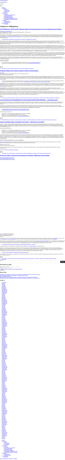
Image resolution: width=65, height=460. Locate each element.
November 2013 (4, 422)
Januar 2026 (4, 288)
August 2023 (4, 315)
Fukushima (39, 119)
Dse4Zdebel (4, 97)
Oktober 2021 (4, 335)
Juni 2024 (3, 306)
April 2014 (4, 417)
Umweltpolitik (22, 97)
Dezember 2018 (4, 366)
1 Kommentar (31, 68)
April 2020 (4, 351)
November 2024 (4, 301)
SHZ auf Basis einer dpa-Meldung (43, 240)
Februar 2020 (4, 353)
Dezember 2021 (4, 333)
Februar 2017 (4, 386)
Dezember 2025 (4, 289)
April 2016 (4, 395)
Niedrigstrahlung (52, 97)
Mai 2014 (3, 416)
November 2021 (4, 334)
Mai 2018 (3, 372)
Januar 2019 (4, 365)
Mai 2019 (3, 361)
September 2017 (4, 380)
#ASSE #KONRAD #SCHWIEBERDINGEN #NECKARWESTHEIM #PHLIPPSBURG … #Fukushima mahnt (29, 100)
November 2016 (4, 389)
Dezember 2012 (4, 432)
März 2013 (4, 429)
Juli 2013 (3, 425)
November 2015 (4, 400)
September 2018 (4, 369)
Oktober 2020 (4, 346)
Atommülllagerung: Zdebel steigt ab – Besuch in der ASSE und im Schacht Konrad (15, 109)
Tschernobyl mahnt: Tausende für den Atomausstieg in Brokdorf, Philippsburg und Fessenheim (25, 155)
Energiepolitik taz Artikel (8, 16)
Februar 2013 (4, 430)
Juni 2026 (3, 284)
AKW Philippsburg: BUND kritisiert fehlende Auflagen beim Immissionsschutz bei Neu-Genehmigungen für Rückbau (30, 29)
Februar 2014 (4, 419)
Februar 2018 (4, 375)
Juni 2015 (3, 404)
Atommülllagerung (36, 97)
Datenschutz (6, 456)
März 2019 (4, 363)
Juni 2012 (3, 437)
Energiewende (4, 20)
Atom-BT (5, 9)
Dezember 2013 (4, 421)
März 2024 (4, 308)
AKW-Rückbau (17, 68)
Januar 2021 (4, 343)
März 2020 (4, 352)
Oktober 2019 (4, 357)
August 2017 (4, 381)
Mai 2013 (3, 427)
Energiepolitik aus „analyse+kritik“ (9, 14)
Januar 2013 (4, 431)
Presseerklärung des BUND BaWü (14, 36)
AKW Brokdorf (6, 10)
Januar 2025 (4, 299)
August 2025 (4, 293)
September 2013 (4, 424)
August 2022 (4, 326)
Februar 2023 (4, 320)
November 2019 (4, 356)
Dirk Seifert (4, 68)
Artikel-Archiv (4, 445)
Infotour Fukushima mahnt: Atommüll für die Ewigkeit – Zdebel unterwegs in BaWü (22, 122)
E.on (34, 258)
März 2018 (4, 374)
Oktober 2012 (4, 434)
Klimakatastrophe (7, 21)
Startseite (3, 7)
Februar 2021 (4, 342)
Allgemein (13, 153)
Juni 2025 (3, 295)
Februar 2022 (4, 331)
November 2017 (4, 378)
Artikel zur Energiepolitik (8, 15)
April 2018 (4, 373)
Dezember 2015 (4, 399)
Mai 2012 (3, 438)
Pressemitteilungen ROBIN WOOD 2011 (10, 18)
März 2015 (4, 407)
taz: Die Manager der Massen (8, 17)
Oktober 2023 (4, 313)
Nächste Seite (4, 259)
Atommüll (31, 97)
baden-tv (4, 36)
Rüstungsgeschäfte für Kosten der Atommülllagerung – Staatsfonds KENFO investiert (14, 275)
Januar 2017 (4, 387)
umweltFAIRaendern (3, 2)
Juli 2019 (3, 360)
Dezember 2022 (4, 322)
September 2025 (4, 292)
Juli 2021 (3, 338)
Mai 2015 (3, 405)
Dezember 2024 (4, 300)
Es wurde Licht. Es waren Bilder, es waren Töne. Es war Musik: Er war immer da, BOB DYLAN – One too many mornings (20, 274)
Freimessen (35, 153)
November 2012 (4, 433)
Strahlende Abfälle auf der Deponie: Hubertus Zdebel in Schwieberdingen (19, 70)
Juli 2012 (3, 436)
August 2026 (4, 282)
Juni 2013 (3, 426)
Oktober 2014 (4, 412)
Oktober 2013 (4, 423)
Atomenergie (4, 8)
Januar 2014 (4, 420)
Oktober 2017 (4, 379)
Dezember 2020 (4, 344)
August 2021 (4, 337)
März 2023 (4, 319)
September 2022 (4, 325)
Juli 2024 (3, 305)
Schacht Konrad (53, 119)
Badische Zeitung (33, 246)
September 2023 (4, 314)
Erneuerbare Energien (7, 22)
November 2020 (4, 345)
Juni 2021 (3, 339)
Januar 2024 (4, 310)
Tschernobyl (46, 258)
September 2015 (4, 402)
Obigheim (44, 153)
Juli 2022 (3, 327)
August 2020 (4, 348)
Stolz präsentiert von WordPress (12, 458)
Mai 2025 (3, 296)
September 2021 (4, 336)
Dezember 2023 (4, 311)
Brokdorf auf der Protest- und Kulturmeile (9, 239)
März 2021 (4, 341)
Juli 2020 (3, 349)
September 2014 (4, 413)
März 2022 (4, 330)
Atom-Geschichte (7, 11)
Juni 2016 (3, 393)
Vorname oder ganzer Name (4, 266)
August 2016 (4, 392)
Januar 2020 (4, 354)
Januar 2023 (4, 321)
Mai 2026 (3, 285)
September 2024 (4, 303)
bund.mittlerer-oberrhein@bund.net (33, 63)
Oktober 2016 (4, 390)
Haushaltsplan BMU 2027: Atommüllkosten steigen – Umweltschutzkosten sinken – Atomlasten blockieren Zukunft (18, 277)
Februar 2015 (4, 408)
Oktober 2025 (4, 291)
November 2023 (4, 312)
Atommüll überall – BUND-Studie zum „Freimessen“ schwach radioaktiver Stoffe (37, 81)
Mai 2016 (3, 394)
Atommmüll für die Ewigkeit (22, 116)
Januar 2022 (4, 332)
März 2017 (4, 385)
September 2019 (4, 358)
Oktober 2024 (4, 302)
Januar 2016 (4, 398)
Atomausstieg (22, 68)
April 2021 (4, 340)
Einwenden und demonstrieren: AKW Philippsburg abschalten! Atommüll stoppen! (15, 252)
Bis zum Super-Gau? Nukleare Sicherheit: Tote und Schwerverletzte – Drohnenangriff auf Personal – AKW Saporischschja (20, 278)
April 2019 (4, 362)
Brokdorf (31, 258)
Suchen (1, 260)
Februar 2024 (4, 309)
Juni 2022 (3, 328)
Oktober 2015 (4, 401)
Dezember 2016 (4, 388)
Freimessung (41, 97)
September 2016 (4, 391)
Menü (1, 5)
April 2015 (4, 406)
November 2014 (4, 411)
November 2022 (4, 323)
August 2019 (4, 359)
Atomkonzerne (27, 258)
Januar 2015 (4, 409)
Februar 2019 (4, 364)
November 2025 (4, 290)
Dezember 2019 (4, 355)
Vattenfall (50, 258)
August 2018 (4, 370)
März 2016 (4, 396)
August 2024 (4, 304)
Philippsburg (27, 68)
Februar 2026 (4, 287)
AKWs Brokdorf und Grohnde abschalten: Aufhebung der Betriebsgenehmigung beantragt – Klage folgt (18, 244)
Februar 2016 (4, 397)
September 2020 (4, 347)
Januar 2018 (4, 376)
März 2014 (4, 418)
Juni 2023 (3, 317)
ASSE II (20, 119)
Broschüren (6, 13)
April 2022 (4, 329)
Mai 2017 (3, 383)
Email (1, 267)
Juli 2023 (3, 316)
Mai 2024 (3, 307)
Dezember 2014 (4, 410)
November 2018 (4, 367)
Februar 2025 (4, 298)
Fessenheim (55, 239)
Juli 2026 (3, 283)
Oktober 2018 (4, 368)
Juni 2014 (3, 415)
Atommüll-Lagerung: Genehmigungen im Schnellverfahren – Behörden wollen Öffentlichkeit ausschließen (19, 39)
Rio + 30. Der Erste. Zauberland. (5, 276)
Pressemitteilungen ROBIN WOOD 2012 (10, 19)
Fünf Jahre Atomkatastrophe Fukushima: (11, 149)
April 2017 (4, 384)
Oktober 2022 (4, 324)
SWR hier (25, 246)
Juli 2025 (3, 294)
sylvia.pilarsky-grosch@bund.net (35, 62)
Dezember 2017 (4, 377)
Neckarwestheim (46, 97)
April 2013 (4, 428)
